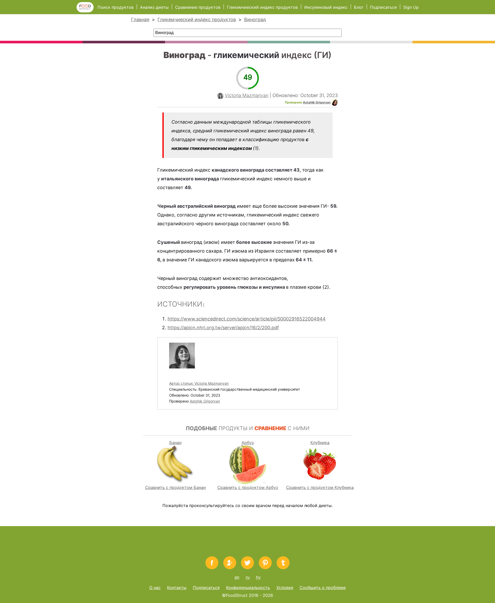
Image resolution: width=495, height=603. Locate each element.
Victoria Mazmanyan (246, 95)
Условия (284, 587)
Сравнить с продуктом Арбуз (247, 487)
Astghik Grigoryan (317, 102)
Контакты (176, 587)
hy (258, 577)
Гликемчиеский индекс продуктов (262, 7)
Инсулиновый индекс (326, 7)
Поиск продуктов (115, 7)
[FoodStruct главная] (87, 10)
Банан (175, 442)
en (237, 577)
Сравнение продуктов (197, 7)
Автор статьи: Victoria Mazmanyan (199, 383)
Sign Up (411, 7)
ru (248, 577)
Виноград (255, 19)
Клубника (319, 442)
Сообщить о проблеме (323, 587)
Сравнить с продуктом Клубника (320, 487)
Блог (359, 7)
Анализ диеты (155, 7)
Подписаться (383, 7)
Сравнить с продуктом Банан (175, 487)
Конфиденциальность (248, 587)
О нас (155, 587)
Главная (140, 19)
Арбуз (248, 442)
